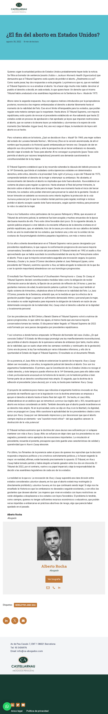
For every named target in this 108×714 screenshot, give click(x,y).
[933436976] (54, 588)
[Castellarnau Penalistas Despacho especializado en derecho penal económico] (19, 7)
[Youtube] (23, 705)
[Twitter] (14, 620)
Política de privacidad (37, 711)
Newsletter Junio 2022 (25, 605)
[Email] (48, 587)
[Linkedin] (60, 588)
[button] (7, 706)
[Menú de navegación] (94, 7)
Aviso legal (16, 711)
